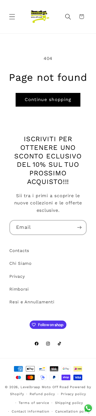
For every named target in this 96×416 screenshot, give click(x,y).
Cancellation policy (72, 411)
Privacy (17, 276)
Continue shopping (48, 99)
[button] (12, 16)
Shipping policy (69, 403)
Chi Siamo (20, 263)
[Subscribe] (79, 227)
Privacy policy (73, 394)
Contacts (19, 250)
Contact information (30, 411)
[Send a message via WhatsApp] (88, 408)
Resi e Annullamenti (32, 301)
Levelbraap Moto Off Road (45, 387)
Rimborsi (19, 289)
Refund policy (42, 394)
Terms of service (34, 403)
